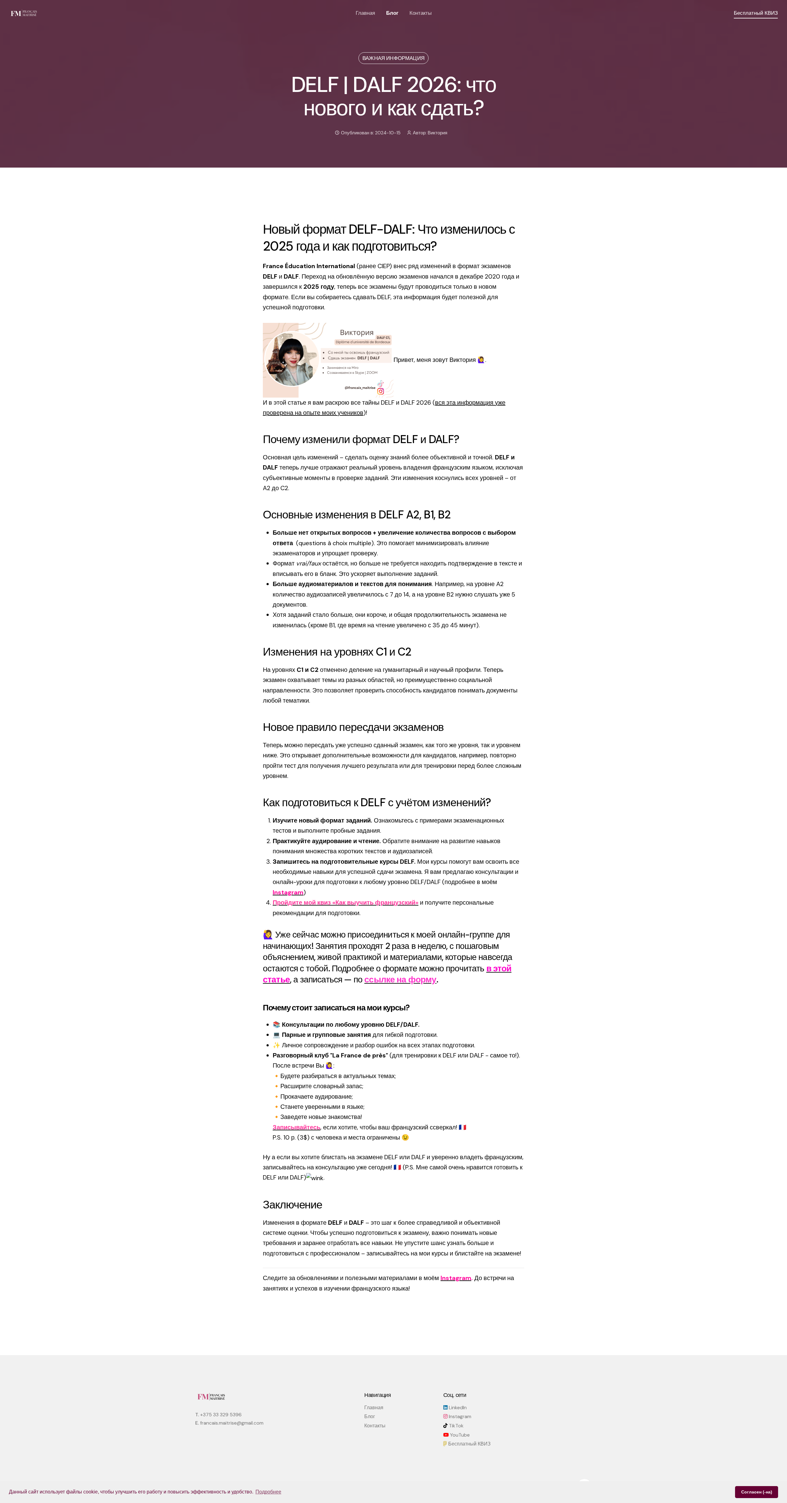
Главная (365, 13)
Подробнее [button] (268, 1491)
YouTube (459, 1435)
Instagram (459, 1416)
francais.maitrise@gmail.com (231, 1423)
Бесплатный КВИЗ (469, 1444)
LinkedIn (457, 1407)
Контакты (420, 13)
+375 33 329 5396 (221, 1414)
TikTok (456, 1425)
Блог (392, 13)
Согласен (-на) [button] (756, 1491)
